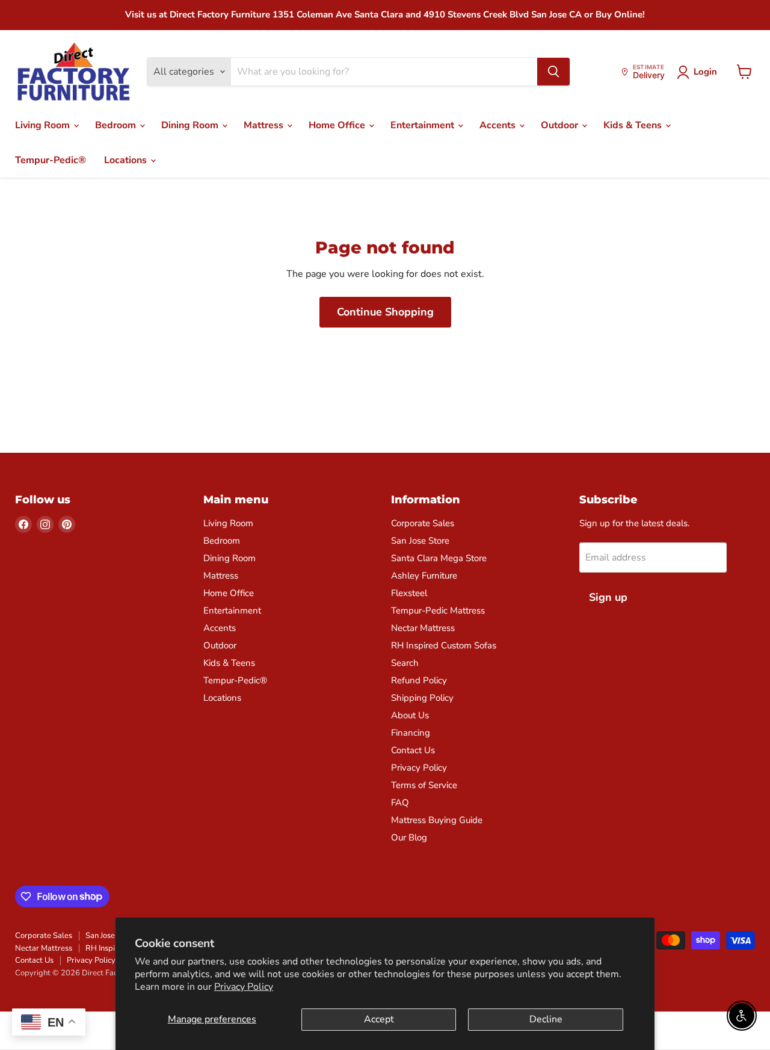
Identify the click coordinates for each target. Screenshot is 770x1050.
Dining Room (191, 125)
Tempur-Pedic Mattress (438, 610)
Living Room (43, 125)
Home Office (338, 125)
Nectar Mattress (423, 628)
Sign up (608, 597)
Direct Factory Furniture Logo (73, 72)
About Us (410, 715)
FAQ (400, 803)
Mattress (265, 125)
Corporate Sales (422, 523)
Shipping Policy (422, 698)
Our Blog (409, 837)
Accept (379, 1019)
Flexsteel (409, 593)
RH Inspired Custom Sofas (443, 645)
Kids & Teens (633, 125)
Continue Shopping (385, 312)
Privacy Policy (243, 986)
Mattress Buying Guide (436, 820)
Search (405, 663)
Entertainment (423, 125)
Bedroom (116, 125)
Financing (410, 733)
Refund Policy (419, 680)
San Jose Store (420, 541)
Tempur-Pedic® (50, 160)
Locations (126, 160)
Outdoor (561, 125)
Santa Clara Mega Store (439, 558)
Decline (545, 1019)
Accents (498, 125)
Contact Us (413, 750)
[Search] (553, 71)
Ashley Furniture (424, 576)
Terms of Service (424, 785)
